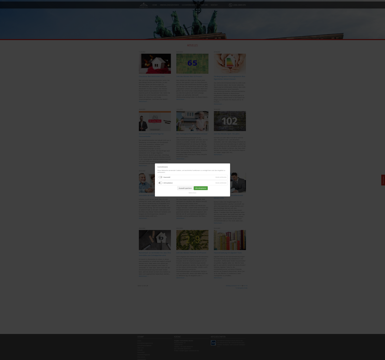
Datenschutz (192, 193)
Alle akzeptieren (200, 188)
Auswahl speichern (185, 188)
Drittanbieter (168, 183)
